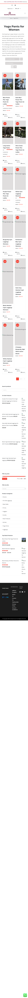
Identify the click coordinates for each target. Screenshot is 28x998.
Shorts (5, 497)
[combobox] (14, 489)
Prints (4, 508)
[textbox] (14, 489)
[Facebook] (24, 592)
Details (10, 117)
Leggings (5, 529)
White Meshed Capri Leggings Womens (7, 361)
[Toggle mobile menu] (25, 13)
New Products (6, 518)
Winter (5, 522)
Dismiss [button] (25, 1)
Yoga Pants (6, 526)
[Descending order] (21, 59)
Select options (6, 115)
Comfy (4, 515)
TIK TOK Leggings (7, 500)
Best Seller (5, 504)
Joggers (5, 511)
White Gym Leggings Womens (19, 194)
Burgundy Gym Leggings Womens (7, 242)
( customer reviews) (5, 152)
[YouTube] (22, 592)
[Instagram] (20, 592)
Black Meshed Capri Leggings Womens (7, 307)
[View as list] (15, 66)
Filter (4, 478)
